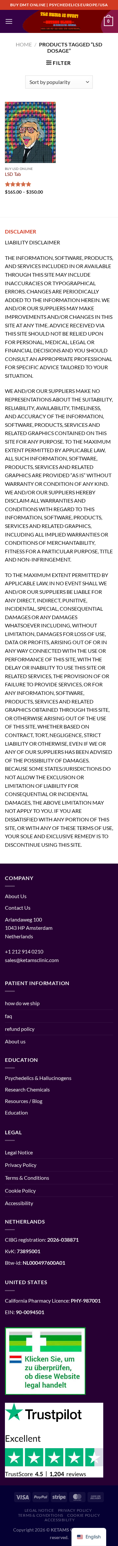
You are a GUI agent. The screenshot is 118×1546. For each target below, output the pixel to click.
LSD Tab (13, 174)
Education (16, 1112)
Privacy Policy (20, 1165)
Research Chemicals (27, 1089)
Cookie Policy (20, 1190)
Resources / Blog (23, 1101)
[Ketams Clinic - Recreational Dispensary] (59, 21)
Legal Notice (19, 1152)
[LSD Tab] (30, 132)
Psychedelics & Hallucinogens (38, 1078)
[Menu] (9, 21)
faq (8, 1016)
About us (15, 1041)
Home (24, 44)
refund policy (19, 1029)
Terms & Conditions (27, 1177)
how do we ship (22, 1003)
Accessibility (19, 1203)
